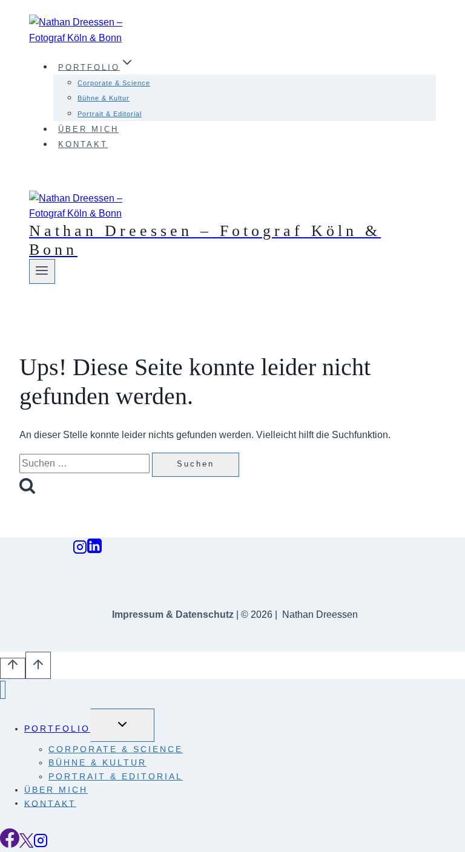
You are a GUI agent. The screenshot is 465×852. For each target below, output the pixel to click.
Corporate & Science (114, 83)
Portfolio (57, 728)
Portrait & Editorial (110, 113)
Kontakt (83, 144)
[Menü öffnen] (42, 271)
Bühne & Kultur (104, 98)
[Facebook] (9, 844)
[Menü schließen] (2, 690)
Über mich (88, 129)
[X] (26, 844)
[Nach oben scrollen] (12, 668)
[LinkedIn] (94, 550)
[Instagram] (80, 550)
